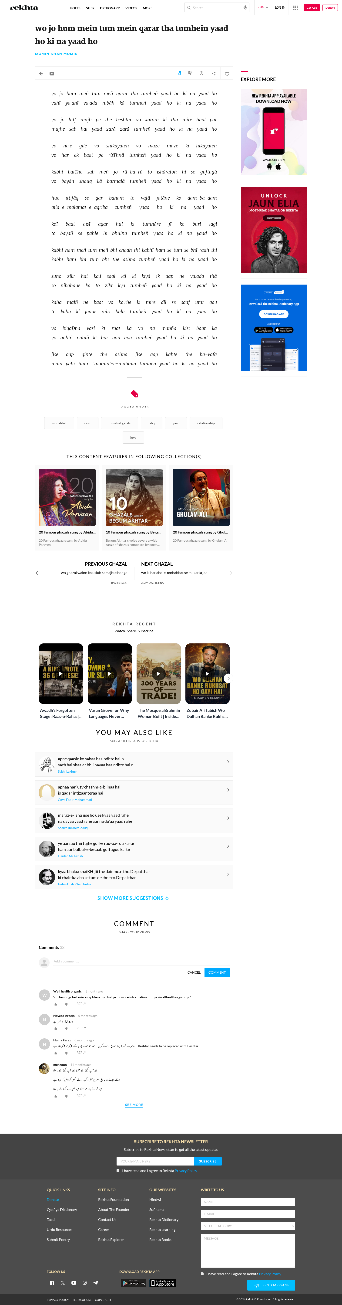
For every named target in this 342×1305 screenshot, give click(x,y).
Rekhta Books (160, 1240)
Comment (217, 972)
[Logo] (24, 8)
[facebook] (52, 1282)
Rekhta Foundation (113, 1200)
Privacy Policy (186, 1170)
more (147, 8)
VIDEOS (131, 8)
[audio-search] (245, 7)
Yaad (176, 423)
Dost (87, 423)
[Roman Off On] (179, 73)
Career (103, 1230)
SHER (90, 8)
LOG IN (280, 7)
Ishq (152, 423)
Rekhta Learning (162, 1230)
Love (133, 437)
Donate (330, 7)
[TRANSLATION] (190, 75)
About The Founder (113, 1210)
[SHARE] (213, 73)
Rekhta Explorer (111, 1240)
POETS (75, 8)
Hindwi (155, 1200)
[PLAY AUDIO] (40, 73)
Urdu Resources (59, 1230)
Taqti (51, 1220)
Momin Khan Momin (56, 53)
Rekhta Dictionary (163, 1220)
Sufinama (156, 1210)
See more (134, 1105)
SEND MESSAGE (276, 1285)
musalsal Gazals (120, 423)
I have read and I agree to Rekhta (159, 1170)
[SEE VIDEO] (51, 73)
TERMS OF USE (81, 1300)
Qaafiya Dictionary (62, 1210)
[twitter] (63, 1282)
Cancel (194, 972)
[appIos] (162, 1283)
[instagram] (84, 1282)
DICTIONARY (110, 8)
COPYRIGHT (103, 1300)
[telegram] (95, 1282)
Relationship (206, 423)
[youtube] (73, 1282)
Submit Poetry (58, 1240)
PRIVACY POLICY (58, 1300)
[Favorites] (226, 73)
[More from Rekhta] (295, 7)
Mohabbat (59, 423)
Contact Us (107, 1220)
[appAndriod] (133, 1283)
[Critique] (201, 73)
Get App (312, 7)
